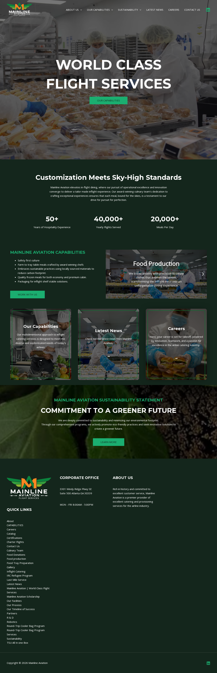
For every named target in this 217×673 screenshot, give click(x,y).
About (10, 521)
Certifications (14, 538)
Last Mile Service (16, 579)
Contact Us (13, 546)
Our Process (14, 605)
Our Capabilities (40, 326)
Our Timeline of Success (21, 609)
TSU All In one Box (17, 642)
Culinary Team (15, 550)
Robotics (12, 621)
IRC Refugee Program (20, 575)
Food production (16, 558)
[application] (80, 9)
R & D (10, 617)
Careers (176, 328)
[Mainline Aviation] (19, 9)
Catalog (11, 533)
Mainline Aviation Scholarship (23, 596)
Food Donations (16, 554)
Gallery (11, 567)
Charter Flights (15, 542)
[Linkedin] (208, 10)
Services (12, 634)
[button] (109, 274)
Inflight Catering (16, 571)
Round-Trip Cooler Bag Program (26, 626)
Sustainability (14, 638)
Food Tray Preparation (20, 563)
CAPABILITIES (15, 525)
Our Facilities (14, 600)
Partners (12, 613)
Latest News (108, 330)
